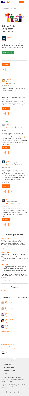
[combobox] (14, 8)
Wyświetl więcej (5, 331)
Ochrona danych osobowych (17, 379)
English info (18, 377)
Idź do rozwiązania (7, 52)
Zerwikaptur (9, 200)
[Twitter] (10, 392)
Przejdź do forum (5, 280)
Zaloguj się (21, 1)
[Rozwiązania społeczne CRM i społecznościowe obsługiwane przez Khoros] (4, 352)
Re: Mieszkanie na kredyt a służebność (13, 254)
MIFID (3, 379)
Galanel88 (8, 124)
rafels (9, 37)
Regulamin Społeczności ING (7, 344)
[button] (3, 69)
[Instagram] (18, 392)
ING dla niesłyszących (9, 377)
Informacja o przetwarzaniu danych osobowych (12, 346)
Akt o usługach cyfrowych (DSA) (8, 349)
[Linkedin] (22, 392)
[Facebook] (6, 392)
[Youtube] (14, 392)
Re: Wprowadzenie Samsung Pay (11, 241)
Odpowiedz (6, 64)
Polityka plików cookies (7, 381)
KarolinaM (8, 79)
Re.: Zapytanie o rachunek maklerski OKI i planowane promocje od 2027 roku (14, 267)
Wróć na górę (14, 360)
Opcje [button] (11, 69)
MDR (8, 379)
